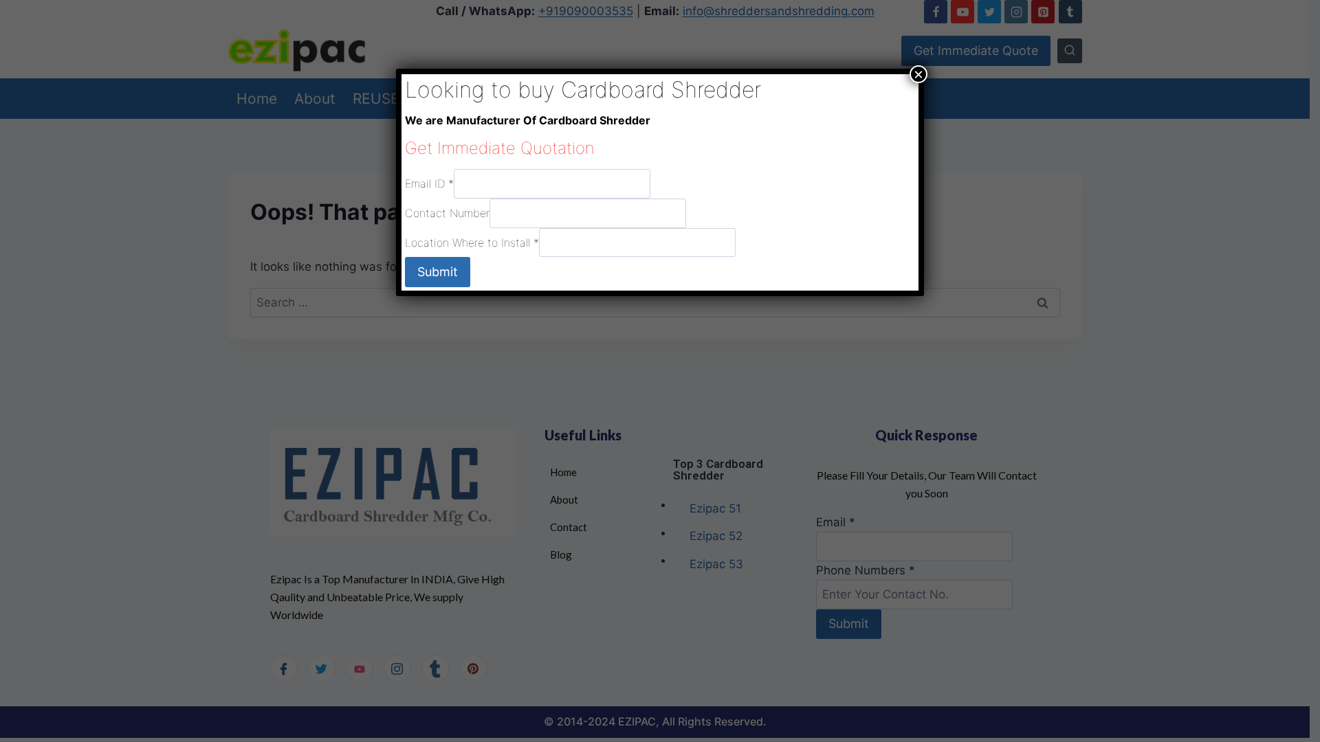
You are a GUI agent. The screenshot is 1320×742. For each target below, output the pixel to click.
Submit (437, 272)
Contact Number (447, 213)
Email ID (429, 183)
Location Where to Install (472, 242)
